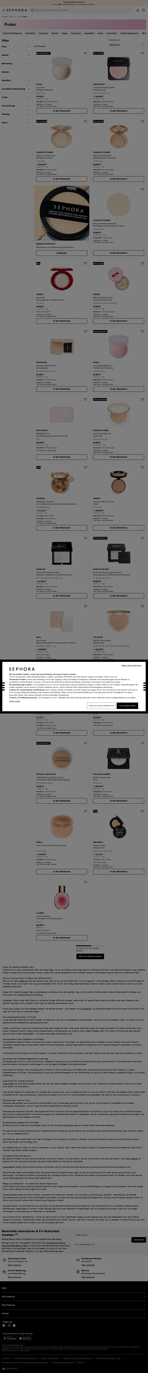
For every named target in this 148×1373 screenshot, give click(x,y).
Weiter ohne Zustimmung (132, 665)
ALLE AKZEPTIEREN (127, 706)
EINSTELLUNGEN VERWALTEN (101, 706)
